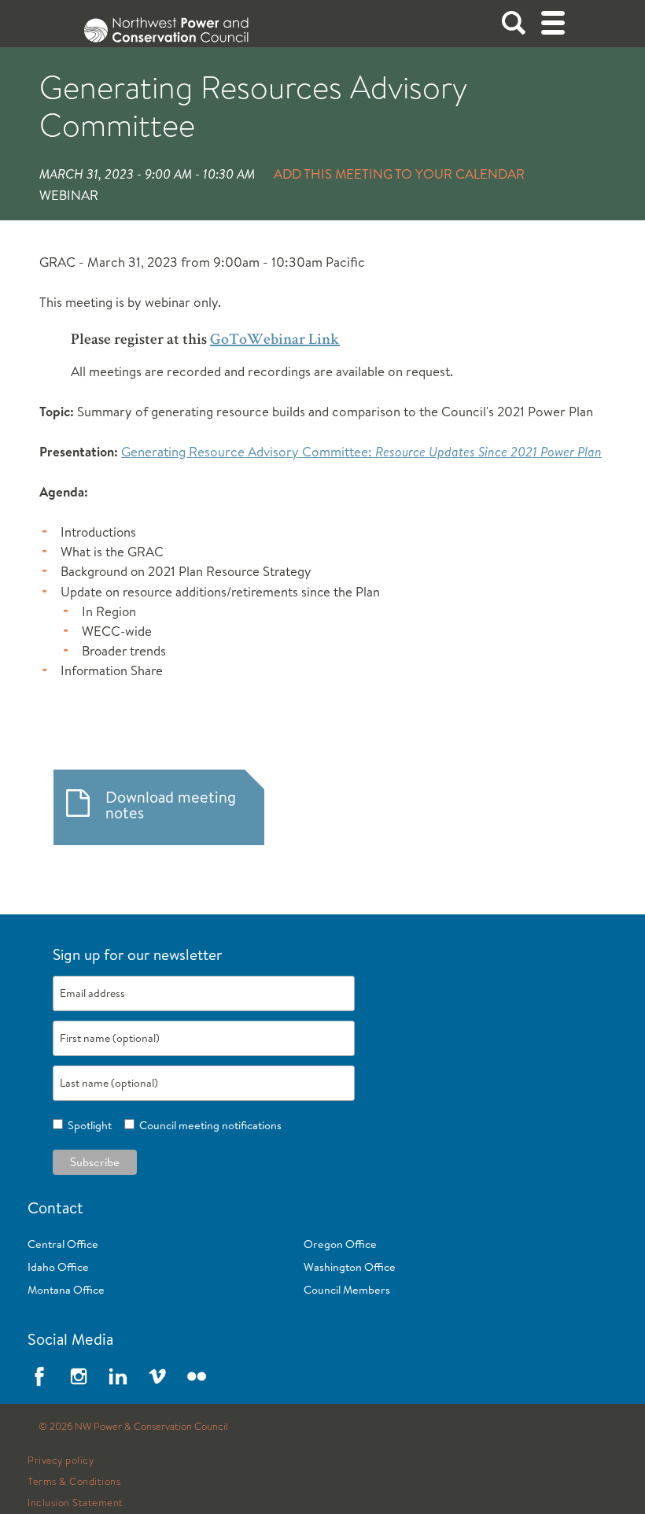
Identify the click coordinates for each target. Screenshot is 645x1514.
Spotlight (87, 1125)
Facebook (39, 1376)
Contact (55, 1207)
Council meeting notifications (208, 1125)
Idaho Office (58, 1267)
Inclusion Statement (75, 1503)
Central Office (63, 1244)
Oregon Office (340, 1244)
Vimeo (157, 1376)
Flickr (196, 1376)
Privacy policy (61, 1460)
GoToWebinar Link (275, 341)
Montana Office (66, 1290)
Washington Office (350, 1267)
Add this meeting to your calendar (399, 173)
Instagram (78, 1376)
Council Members (347, 1290)
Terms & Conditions (74, 1482)
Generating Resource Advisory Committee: (361, 451)
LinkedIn (118, 1376)
